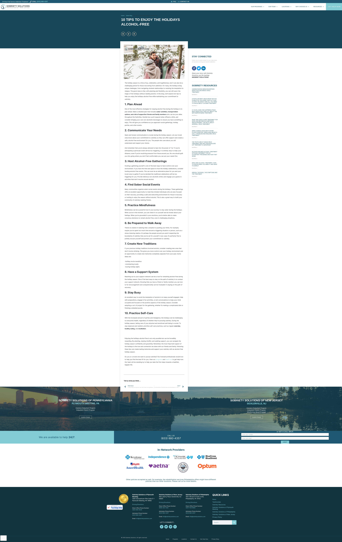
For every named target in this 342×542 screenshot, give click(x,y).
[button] (123, 34)
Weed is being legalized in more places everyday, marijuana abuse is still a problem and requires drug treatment (204, 133)
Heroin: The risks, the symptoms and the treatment (204, 173)
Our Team (272, 6)
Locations (285, 6)
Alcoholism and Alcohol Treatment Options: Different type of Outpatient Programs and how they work (204, 154)
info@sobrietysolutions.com (144, 518)
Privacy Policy (217, 517)
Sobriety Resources (219, 505)
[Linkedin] (170, 526)
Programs (175, 539)
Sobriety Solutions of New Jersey (256, 400)
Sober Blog (129, 15)
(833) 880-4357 (171, 438)
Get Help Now (204, 539)
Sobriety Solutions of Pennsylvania (85, 400)
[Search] (234, 522)
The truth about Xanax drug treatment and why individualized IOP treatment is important (204, 143)
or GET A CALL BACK (285, 432)
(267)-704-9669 (190, 507)
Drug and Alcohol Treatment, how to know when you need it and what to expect (204, 164)
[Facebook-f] (194, 68)
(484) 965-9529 (137, 510)
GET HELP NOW (334, 6)
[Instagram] (175, 526)
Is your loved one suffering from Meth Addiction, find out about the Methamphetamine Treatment (204, 111)
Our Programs (256, 6)
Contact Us (193, 539)
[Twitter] (199, 68)
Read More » (194, 94)
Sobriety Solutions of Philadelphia (223, 512)
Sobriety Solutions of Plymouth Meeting (222, 508)
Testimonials (216, 502)
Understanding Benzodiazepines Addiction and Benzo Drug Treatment (203, 90)
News (214, 499)
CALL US (171, 436)
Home (123, 15)
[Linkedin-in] (203, 68)
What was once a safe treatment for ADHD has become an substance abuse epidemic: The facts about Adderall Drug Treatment (205, 122)
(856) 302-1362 (163, 507)
